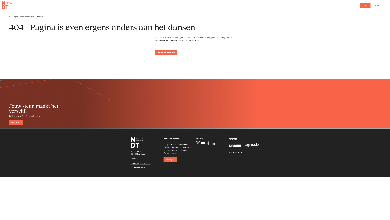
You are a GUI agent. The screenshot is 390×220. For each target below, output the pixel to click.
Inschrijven (170, 160)
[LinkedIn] (213, 143)
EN (378, 5)
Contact (134, 159)
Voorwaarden (145, 163)
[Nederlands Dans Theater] (7, 5)
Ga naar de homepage (166, 52)
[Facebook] (208, 143)
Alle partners (234, 152)
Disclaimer (135, 163)
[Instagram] (198, 143)
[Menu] (386, 5)
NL (376, 5)
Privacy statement (138, 167)
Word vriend (16, 122)
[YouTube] (203, 143)
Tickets (365, 5)
